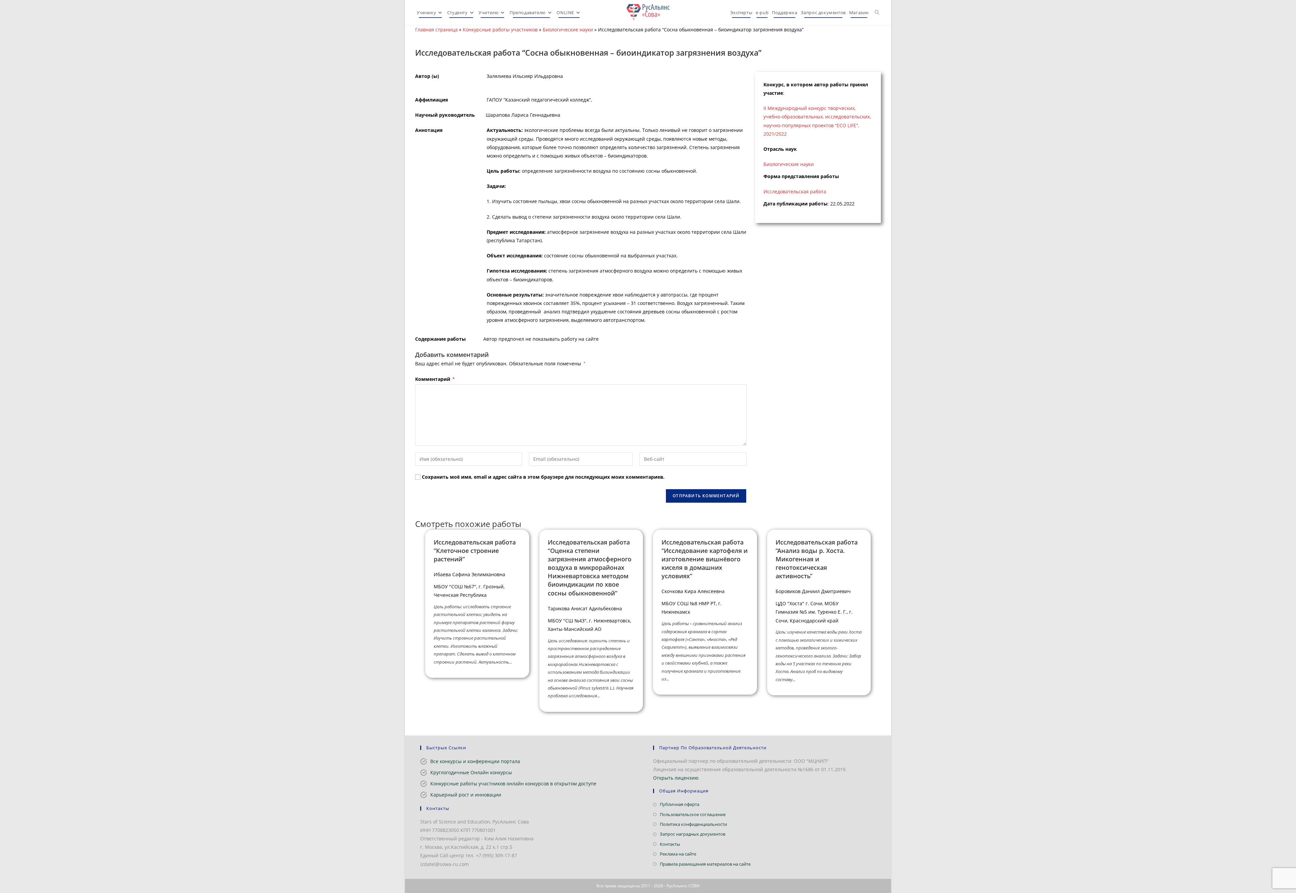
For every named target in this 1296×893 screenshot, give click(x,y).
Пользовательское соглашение (693, 814)
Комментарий (434, 379)
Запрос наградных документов (692, 834)
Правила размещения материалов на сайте (705, 864)
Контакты (670, 844)
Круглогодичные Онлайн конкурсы (471, 772)
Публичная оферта (679, 804)
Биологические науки (568, 29)
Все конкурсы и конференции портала (475, 761)
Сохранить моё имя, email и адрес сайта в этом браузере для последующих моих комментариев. (543, 477)
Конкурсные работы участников (500, 29)
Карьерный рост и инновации (465, 794)
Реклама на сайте (678, 854)
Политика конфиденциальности (693, 824)
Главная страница (436, 29)
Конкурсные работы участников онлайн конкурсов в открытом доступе (513, 783)
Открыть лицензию (676, 778)
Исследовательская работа (794, 191)
